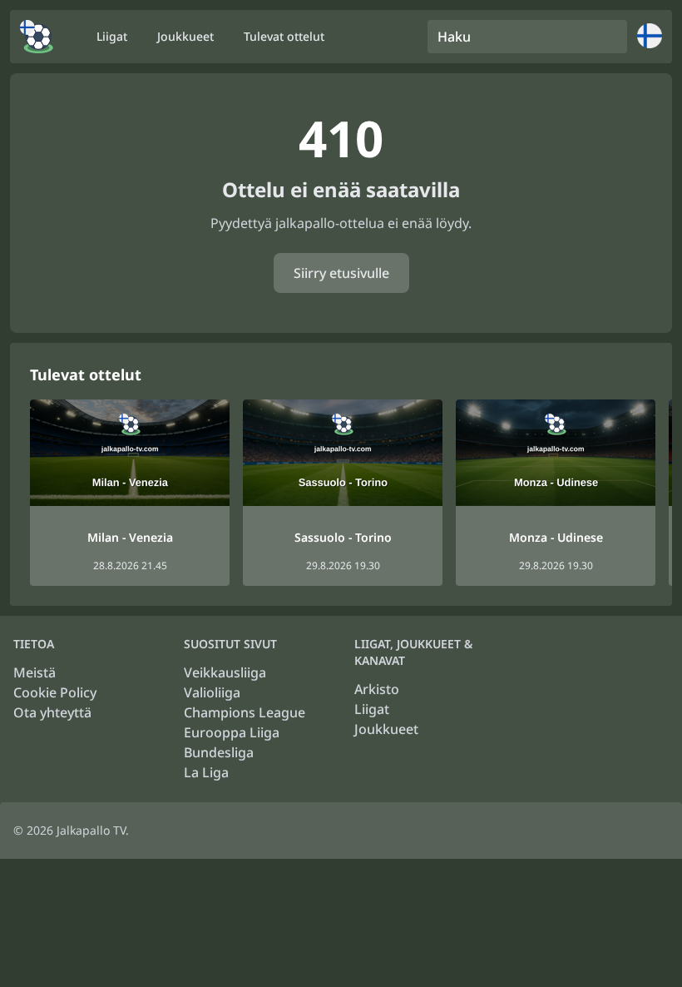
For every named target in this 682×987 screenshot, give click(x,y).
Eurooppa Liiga (231, 732)
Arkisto (376, 689)
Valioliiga (212, 692)
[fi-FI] (36, 36)
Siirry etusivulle (341, 273)
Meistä (34, 672)
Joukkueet (386, 729)
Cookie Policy (54, 692)
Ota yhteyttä (52, 712)
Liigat (371, 709)
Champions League (244, 712)
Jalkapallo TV (91, 830)
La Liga (206, 772)
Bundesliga (219, 752)
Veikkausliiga (225, 672)
